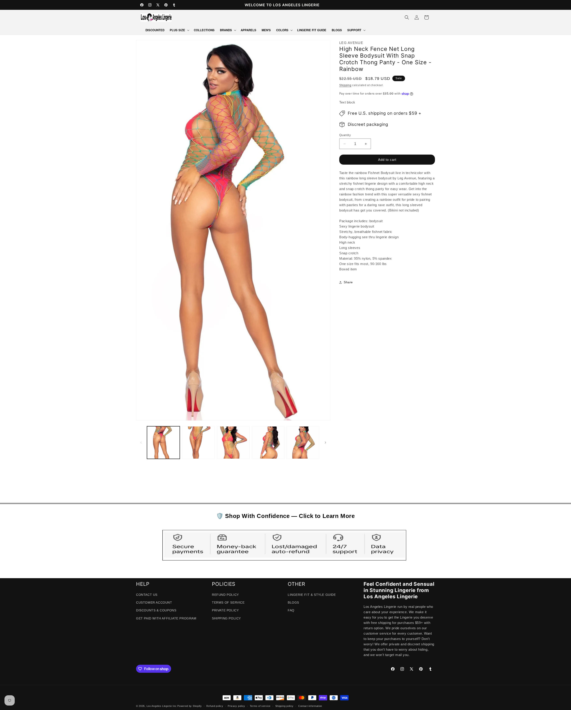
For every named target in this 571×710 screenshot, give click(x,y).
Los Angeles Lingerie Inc (162, 706)
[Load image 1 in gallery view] (163, 442)
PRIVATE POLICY (225, 610)
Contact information (310, 706)
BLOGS (293, 602)
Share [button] (348, 282)
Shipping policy (284, 706)
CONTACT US (146, 594)
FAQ (291, 610)
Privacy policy (236, 706)
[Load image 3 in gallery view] (233, 442)
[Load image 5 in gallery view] (303, 442)
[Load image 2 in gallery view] (198, 442)
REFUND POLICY (225, 594)
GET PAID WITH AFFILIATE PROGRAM (166, 618)
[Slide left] (141, 442)
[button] (179, 30)
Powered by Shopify (189, 706)
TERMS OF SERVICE (228, 602)
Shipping (345, 85)
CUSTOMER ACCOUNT (154, 602)
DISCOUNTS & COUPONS (156, 610)
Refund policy (214, 706)
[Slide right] (325, 442)
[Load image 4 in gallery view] (268, 442)
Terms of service (260, 706)
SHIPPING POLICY (226, 618)
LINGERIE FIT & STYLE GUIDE (312, 594)
